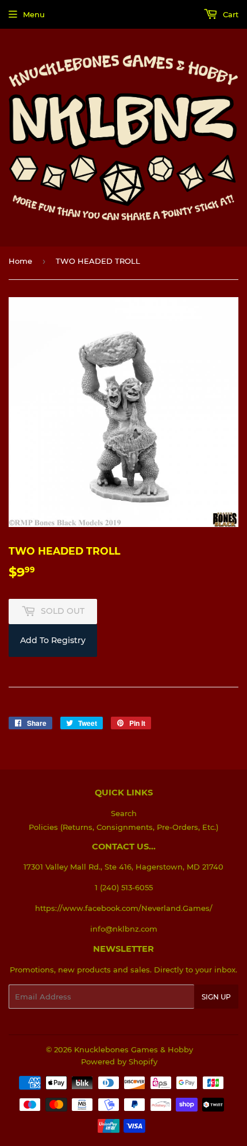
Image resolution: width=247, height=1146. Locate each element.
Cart (229, 14)
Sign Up (216, 997)
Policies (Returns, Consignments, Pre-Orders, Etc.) (123, 827)
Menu (34, 14)
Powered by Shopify (119, 1061)
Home (20, 261)
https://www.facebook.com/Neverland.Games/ (124, 908)
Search (124, 813)
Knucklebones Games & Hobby (133, 1049)
